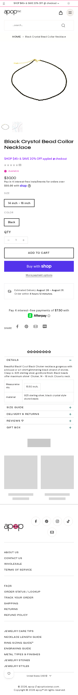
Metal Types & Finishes (22, 654)
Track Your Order (18, 597)
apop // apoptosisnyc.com (44, 686)
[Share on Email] (35, 327)
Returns (11, 609)
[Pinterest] (46, 521)
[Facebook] (35, 521)
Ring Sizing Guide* (18, 642)
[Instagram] (57, 521)
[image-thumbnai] (5, 127)
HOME (16, 36)
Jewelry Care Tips (19, 631)
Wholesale (13, 563)
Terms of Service (18, 569)
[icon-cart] (60, 12)
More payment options (39, 275)
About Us (11, 552)
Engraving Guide (17, 648)
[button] (39, 253)
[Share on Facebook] (17, 327)
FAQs (8, 585)
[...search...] (63, 25)
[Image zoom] (39, 80)
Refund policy (15, 614)
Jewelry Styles (16, 666)
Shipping (11, 603)
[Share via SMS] (44, 327)
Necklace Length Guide (23, 636)
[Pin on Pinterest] (26, 327)
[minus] (8, 240)
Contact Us (13, 558)
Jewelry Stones (17, 660)
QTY (7, 232)
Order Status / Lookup (22, 591)
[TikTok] (68, 521)
